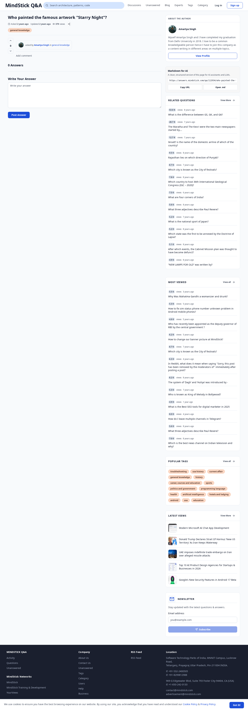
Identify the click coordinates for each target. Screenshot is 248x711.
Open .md (220, 87)
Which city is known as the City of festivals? (192, 351)
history (199, 477)
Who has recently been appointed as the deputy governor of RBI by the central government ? (202, 325)
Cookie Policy (190, 704)
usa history (198, 471)
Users (81, 683)
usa (186, 500)
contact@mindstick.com (179, 690)
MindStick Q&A (23, 5)
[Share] (69, 24)
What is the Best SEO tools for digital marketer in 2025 (199, 406)
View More (226, 100)
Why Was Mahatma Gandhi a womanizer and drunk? (198, 296)
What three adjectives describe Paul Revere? (193, 431)
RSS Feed (136, 657)
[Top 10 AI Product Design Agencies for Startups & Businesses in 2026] (172, 567)
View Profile (203, 55)
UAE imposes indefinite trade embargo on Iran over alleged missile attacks (205, 554)
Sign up (234, 5)
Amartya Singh (41, 45)
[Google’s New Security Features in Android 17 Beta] (172, 579)
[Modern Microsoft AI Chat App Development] (172, 528)
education (198, 500)
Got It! (236, 705)
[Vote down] (10, 51)
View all (227, 282)
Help (81, 688)
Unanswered (153, 5)
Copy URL (185, 87)
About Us (83, 657)
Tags (190, 5)
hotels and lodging (219, 494)
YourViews (12, 692)
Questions (12, 663)
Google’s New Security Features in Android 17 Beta (207, 579)
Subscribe (204, 629)
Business (83, 693)
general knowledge (20, 30)
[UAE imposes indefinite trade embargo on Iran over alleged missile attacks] (172, 554)
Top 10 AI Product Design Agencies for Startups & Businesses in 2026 (207, 567)
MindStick (12, 682)
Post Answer (18, 115)
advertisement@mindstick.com (183, 694)
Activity (11, 657)
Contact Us (84, 663)
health (173, 494)
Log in (218, 5)
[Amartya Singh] (21, 45)
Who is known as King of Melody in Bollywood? (194, 394)
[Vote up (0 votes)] (10, 40)
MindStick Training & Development (26, 687)
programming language (213, 488)
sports (209, 483)
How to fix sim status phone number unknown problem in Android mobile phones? (200, 310)
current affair (216, 471)
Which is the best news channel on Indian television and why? (200, 444)
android (174, 500)
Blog (167, 5)
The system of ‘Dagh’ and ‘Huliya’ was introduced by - (198, 382)
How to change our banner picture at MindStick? (195, 339)
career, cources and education (185, 483)
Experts (179, 5)
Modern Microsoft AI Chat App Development (204, 528)
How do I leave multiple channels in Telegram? (194, 418)
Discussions (134, 5)
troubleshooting (178, 471)
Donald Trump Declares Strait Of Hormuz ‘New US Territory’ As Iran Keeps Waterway (207, 541)
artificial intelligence (193, 494)
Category (203, 5)
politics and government (182, 488)
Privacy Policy (207, 704)
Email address (176, 613)
